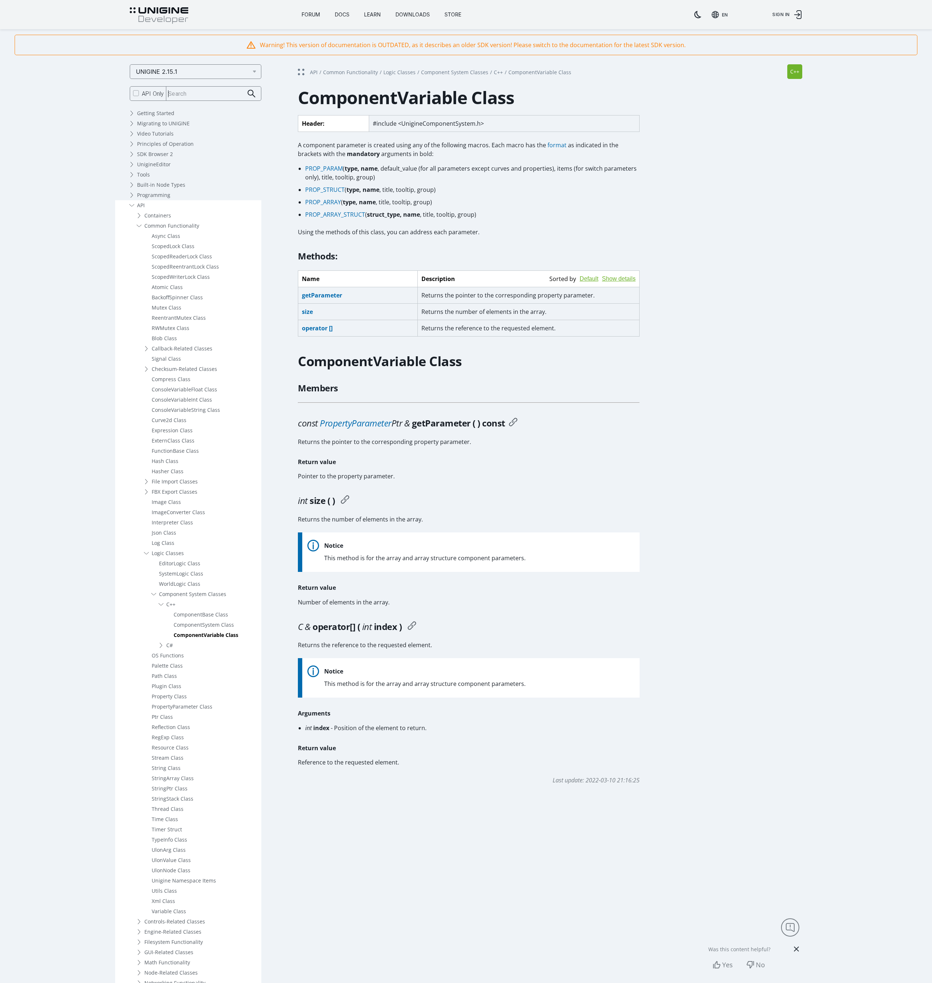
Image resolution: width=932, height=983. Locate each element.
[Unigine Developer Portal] (159, 15)
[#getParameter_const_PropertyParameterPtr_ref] (513, 423)
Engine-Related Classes (172, 931)
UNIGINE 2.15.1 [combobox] (156, 71)
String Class (166, 767)
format (557, 145)
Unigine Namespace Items (184, 880)
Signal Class (166, 358)
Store (452, 14)
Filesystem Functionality (173, 941)
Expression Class (172, 430)
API (141, 205)
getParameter (322, 295)
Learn (372, 14)
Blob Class (164, 338)
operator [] (317, 328)
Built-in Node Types (161, 184)
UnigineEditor (154, 164)
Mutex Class (166, 307)
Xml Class (163, 900)
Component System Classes (192, 594)
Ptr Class (162, 716)
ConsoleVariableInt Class (182, 399)
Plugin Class (166, 686)
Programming (153, 194)
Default (589, 279)
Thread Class (167, 808)
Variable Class (169, 911)
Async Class (166, 235)
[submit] (251, 93)
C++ (170, 604)
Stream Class (167, 757)
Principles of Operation (165, 143)
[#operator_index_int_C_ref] (412, 626)
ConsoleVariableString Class (186, 409)
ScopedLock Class (173, 246)
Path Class (164, 675)
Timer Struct (167, 829)
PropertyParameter (355, 423)
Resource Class (170, 747)
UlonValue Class (171, 860)
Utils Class (164, 890)
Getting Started (155, 113)
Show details (619, 279)
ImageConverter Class (178, 512)
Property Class (169, 696)
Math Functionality (167, 962)
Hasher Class (167, 471)
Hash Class (165, 461)
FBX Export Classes (174, 491)
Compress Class (171, 379)
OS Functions (168, 655)
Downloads (412, 14)
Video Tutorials (155, 133)
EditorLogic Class (179, 563)
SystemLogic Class (181, 573)
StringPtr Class (169, 788)
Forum (311, 14)
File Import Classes (175, 481)
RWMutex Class (170, 327)
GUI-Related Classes (168, 952)
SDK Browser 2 (155, 154)
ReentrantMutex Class (179, 317)
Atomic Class (167, 287)
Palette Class (167, 665)
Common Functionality (171, 225)
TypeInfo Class (169, 839)
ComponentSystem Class (204, 624)
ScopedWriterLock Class (181, 276)
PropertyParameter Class (182, 706)
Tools (143, 174)
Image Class (166, 501)
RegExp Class (168, 737)
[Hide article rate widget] (796, 949)
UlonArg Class (169, 849)
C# (169, 645)
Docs (342, 14)
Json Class (164, 532)
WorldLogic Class (179, 583)
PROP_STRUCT (325, 190)
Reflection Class (171, 727)
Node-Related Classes (171, 972)
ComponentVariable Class (206, 634)
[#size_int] (345, 500)
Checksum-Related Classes (184, 368)
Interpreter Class (172, 522)
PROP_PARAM (324, 168)
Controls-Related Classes (174, 921)
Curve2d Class (169, 420)
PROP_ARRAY (323, 202)
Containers (157, 215)
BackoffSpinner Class (177, 297)
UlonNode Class (171, 870)
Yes (727, 964)
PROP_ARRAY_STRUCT (335, 214)
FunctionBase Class (175, 450)
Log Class (163, 542)
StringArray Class (173, 778)
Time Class (165, 819)
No (760, 964)
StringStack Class (172, 798)
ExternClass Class (173, 440)
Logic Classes (168, 553)
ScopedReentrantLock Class (185, 266)
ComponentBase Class (201, 614)
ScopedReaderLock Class (182, 256)
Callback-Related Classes (182, 348)
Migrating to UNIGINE (163, 123)
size (307, 312)
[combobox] (721, 15)
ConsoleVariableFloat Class (184, 389)
